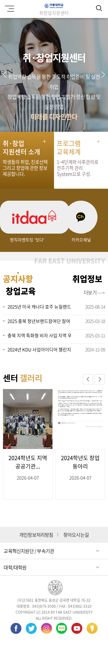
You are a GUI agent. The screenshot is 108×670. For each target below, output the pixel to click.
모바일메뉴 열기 (10, 8)
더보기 (90, 292)
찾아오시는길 (76, 534)
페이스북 (16, 629)
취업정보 (87, 279)
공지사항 (18, 279)
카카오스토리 (92, 629)
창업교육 (21, 291)
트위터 (31, 629)
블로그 (61, 629)
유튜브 (76, 629)
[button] (103, 74)
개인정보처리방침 (36, 534)
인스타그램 (46, 629)
